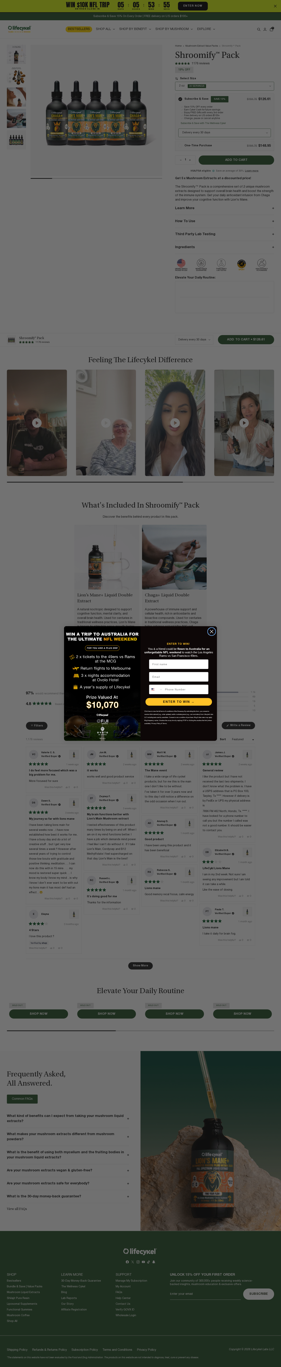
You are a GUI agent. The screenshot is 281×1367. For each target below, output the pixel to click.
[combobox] (156, 689)
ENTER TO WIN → (179, 701)
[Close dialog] (211, 631)
